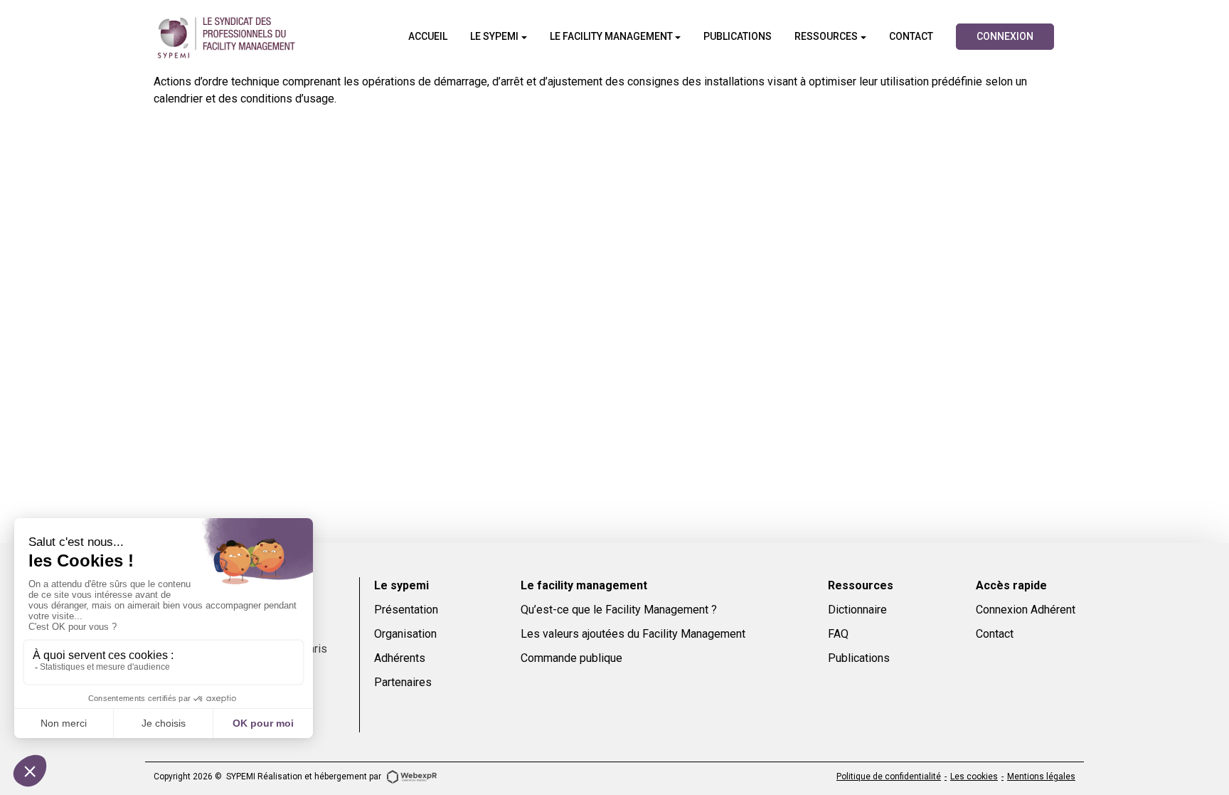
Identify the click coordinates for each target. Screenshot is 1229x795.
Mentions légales (1041, 776)
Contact (994, 634)
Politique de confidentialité (888, 776)
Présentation (406, 609)
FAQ (838, 634)
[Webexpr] (412, 776)
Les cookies (974, 776)
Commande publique (571, 658)
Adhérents (399, 658)
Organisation (405, 634)
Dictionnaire (857, 609)
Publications (859, 658)
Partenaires (403, 682)
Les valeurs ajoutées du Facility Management (633, 634)
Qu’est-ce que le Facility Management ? (619, 609)
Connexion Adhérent (1025, 609)
